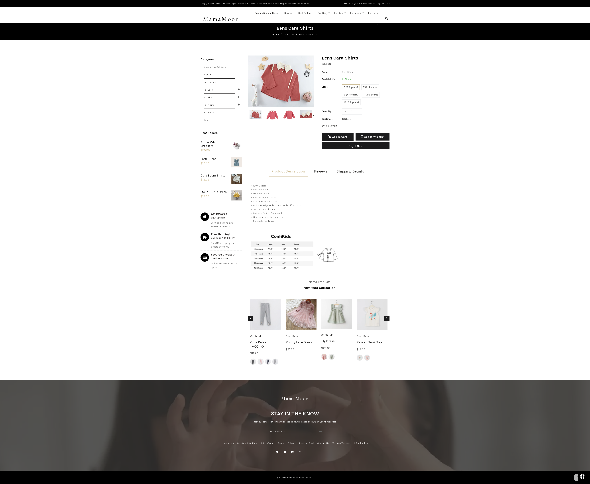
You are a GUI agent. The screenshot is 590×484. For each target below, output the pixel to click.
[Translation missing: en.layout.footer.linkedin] (307, 452)
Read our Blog (306, 443)
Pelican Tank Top (369, 342)
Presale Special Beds (215, 67)
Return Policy (267, 443)
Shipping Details (350, 171)
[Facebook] (285, 452)
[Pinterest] (292, 452)
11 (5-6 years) (371, 94)
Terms (281, 443)
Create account (368, 3)
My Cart (381, 3)
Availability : (328, 79)
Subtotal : (327, 119)
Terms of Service (341, 443)
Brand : (325, 72)
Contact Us (323, 443)
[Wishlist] (387, 3)
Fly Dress (328, 341)
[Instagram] (300, 452)
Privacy (292, 443)
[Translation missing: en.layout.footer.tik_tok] (315, 452)
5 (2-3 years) (351, 87)
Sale (206, 120)
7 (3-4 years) (370, 87)
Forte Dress (208, 159)
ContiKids (288, 34)
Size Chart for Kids (247, 443)
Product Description (288, 171)
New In (207, 74)
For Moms (209, 104)
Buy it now (355, 146)
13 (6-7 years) (351, 102)
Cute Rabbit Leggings (259, 344)
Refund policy (360, 443)
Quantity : (327, 111)
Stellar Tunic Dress (214, 192)
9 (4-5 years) (351, 94)
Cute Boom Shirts (213, 175)
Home (275, 34)
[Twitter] (277, 452)
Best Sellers (210, 82)
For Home (209, 112)
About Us (229, 443)
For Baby (208, 89)
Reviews (321, 171)
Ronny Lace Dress (299, 342)
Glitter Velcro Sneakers (209, 144)
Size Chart (331, 125)
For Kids (208, 97)
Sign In (355, 3)
